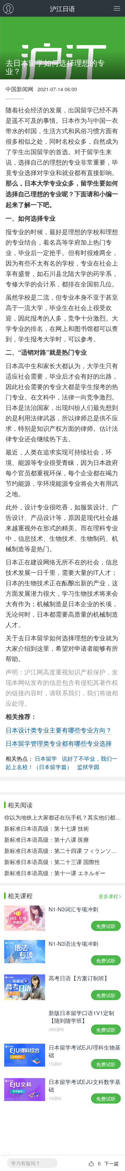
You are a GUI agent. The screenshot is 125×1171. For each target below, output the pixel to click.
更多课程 (108, 896)
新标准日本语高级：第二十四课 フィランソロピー (62, 851)
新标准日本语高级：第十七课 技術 (46, 828)
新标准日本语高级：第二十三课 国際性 (52, 862)
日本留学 (46, 758)
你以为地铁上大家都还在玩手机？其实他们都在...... (62, 817)
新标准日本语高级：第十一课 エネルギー (55, 873)
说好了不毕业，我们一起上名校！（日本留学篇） (61, 762)
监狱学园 (88, 767)
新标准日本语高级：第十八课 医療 (46, 840)
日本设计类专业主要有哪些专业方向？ (59, 729)
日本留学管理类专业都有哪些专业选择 (59, 742)
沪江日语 (62, 8)
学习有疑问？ (25, 1163)
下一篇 (111, 1163)
